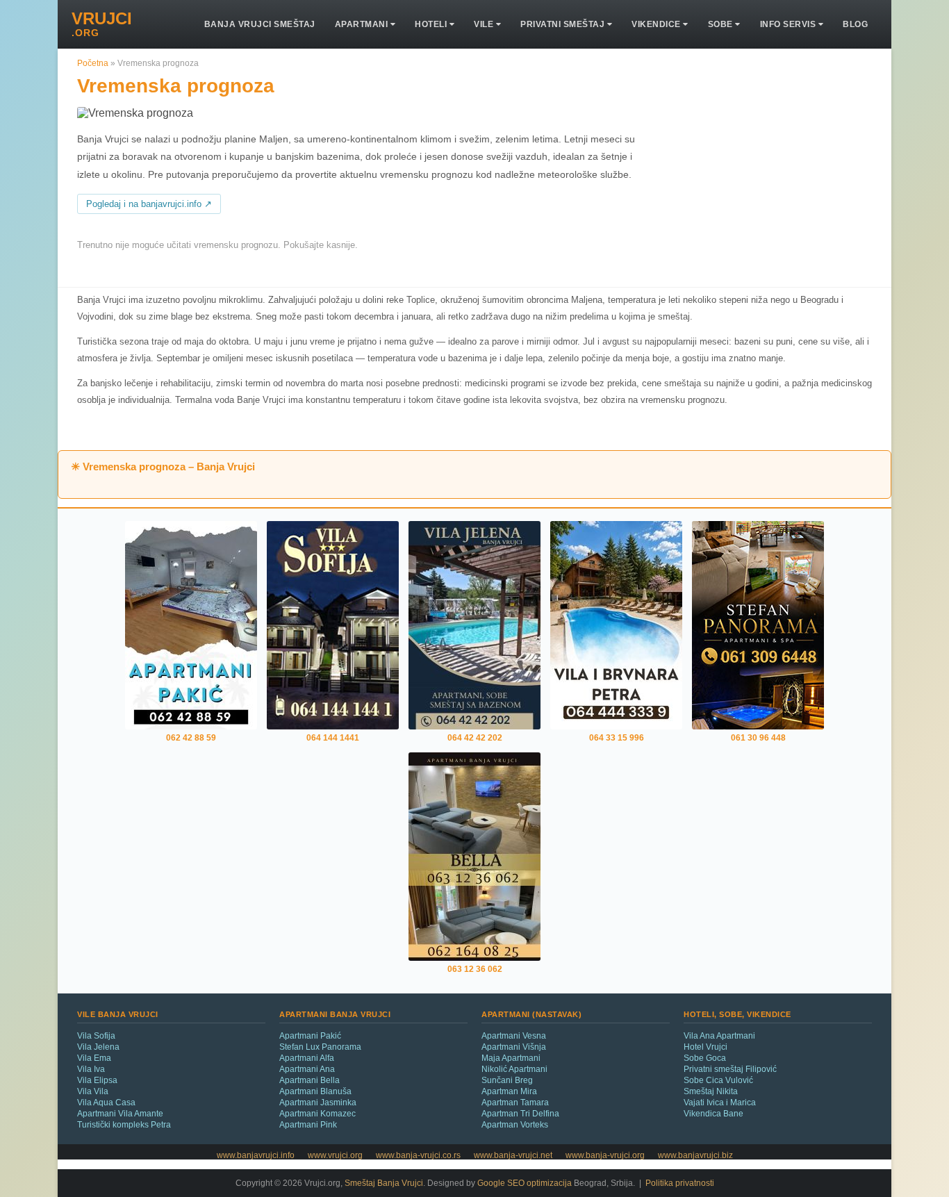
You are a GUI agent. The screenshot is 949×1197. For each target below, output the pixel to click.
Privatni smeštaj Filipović (730, 1069)
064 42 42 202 (474, 738)
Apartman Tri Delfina (520, 1113)
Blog (855, 24)
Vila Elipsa (97, 1080)
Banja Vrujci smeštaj (259, 24)
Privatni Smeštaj (563, 24)
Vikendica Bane (713, 1113)
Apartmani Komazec (317, 1113)
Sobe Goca (705, 1058)
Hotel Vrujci (705, 1047)
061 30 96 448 (758, 738)
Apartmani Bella (309, 1080)
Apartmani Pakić (310, 1036)
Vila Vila (92, 1091)
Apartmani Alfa (306, 1058)
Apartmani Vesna (513, 1036)
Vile (485, 24)
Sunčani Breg (507, 1080)
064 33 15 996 (616, 738)
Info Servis (789, 24)
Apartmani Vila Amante (120, 1113)
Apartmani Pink (308, 1125)
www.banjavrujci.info (256, 1155)
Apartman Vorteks (514, 1125)
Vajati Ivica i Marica (720, 1102)
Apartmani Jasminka (317, 1102)
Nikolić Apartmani (514, 1069)
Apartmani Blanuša (315, 1091)
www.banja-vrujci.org (605, 1155)
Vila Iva (91, 1069)
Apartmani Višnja (513, 1047)
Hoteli (432, 24)
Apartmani (362, 24)
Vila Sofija (96, 1036)
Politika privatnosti (679, 1183)
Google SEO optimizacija (524, 1183)
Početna (92, 63)
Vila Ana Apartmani (719, 1036)
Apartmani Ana (307, 1069)
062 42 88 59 (191, 738)
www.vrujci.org (335, 1155)
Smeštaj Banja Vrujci (384, 1183)
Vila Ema (94, 1058)
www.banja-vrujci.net (513, 1155)
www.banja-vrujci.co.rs (418, 1155)
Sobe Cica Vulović (718, 1080)
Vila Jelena (98, 1047)
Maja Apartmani (510, 1058)
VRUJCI (102, 24)
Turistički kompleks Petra (124, 1125)
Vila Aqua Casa (106, 1102)
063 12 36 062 (474, 969)
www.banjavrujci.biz (695, 1155)
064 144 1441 (332, 738)
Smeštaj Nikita (711, 1091)
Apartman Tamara (515, 1102)
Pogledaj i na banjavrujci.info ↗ (149, 204)
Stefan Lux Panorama (320, 1047)
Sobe (722, 24)
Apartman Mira (509, 1091)
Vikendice (657, 24)
